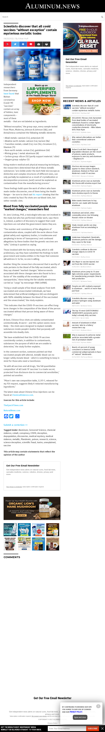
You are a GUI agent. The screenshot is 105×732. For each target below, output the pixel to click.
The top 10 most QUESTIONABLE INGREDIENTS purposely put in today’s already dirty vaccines (85, 313)
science (52, 439)
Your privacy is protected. (14, 487)
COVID (33, 433)
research (43, 439)
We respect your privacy (39, 716)
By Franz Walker (86, 342)
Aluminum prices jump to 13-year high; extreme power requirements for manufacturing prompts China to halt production (86, 275)
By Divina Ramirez (87, 232)
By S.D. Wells (85, 318)
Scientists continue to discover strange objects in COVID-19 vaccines (84, 251)
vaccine (7, 445)
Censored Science (37, 430)
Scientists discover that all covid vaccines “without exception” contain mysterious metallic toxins (86, 108)
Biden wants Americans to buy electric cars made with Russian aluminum (85, 203)
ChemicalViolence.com (22, 395)
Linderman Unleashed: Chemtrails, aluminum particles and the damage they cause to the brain (86, 239)
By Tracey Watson (86, 357)
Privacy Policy (52, 723)
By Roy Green (85, 257)
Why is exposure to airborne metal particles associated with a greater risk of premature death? (86, 337)
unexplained (50, 442)
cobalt (15, 433)
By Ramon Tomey (86, 281)
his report (37, 194)
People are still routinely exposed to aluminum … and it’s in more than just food (86, 288)
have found (9, 93)
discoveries (22, 436)
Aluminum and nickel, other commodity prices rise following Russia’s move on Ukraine (85, 215)
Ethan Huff (23, 38)
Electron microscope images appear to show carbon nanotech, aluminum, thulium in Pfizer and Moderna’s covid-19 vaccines (85, 170)
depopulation (10, 436)
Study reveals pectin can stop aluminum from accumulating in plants (85, 227)
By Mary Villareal (86, 196)
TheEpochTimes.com (13, 405)
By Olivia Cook (86, 144)
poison (35, 439)
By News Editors (86, 267)
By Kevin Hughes (86, 161)
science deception (12, 442)
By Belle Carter (86, 132)
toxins (40, 442)
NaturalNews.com (12, 410)
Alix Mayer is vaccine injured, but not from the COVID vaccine (85, 263)
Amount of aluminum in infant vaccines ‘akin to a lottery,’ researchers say (84, 325)
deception (42, 433)
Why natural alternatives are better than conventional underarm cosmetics (86, 139)
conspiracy (24, 433)
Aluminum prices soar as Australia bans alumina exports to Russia (86, 192)
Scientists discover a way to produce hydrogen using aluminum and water (86, 300)
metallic (16, 439)
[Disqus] (32, 593)
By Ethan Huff (85, 113)
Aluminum (23, 430)
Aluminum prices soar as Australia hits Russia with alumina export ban (86, 182)
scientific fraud (29, 442)
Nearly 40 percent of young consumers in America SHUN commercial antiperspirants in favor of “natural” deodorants (86, 350)
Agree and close (80, 717)
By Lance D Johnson (87, 176)
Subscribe (92, 728)
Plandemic (26, 439)
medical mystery (37, 436)
